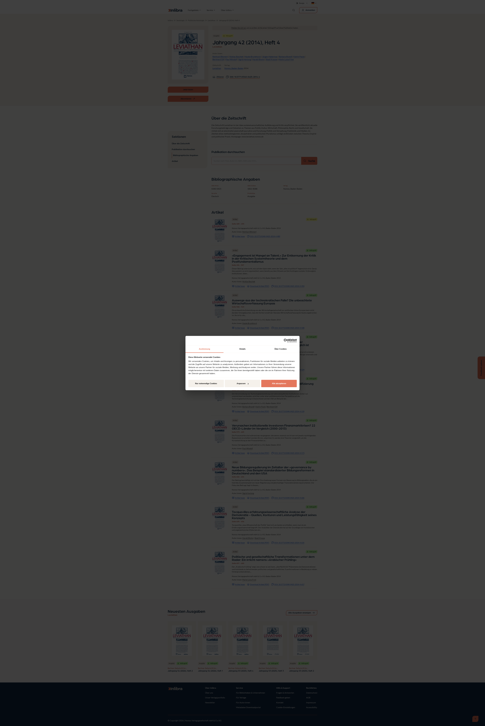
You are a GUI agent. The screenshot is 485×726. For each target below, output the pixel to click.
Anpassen (241, 383)
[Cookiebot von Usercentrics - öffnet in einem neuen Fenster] (286, 340)
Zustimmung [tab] (204, 349)
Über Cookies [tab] (280, 349)
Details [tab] (242, 349)
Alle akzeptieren (279, 383)
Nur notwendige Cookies (206, 383)
